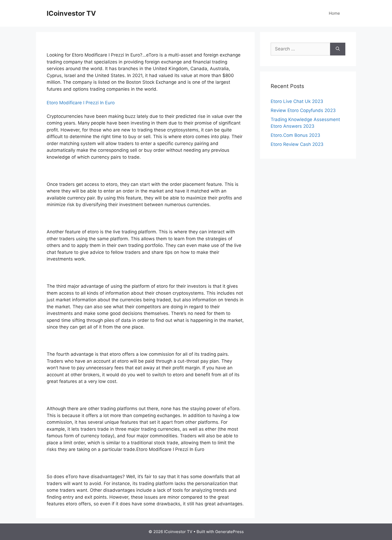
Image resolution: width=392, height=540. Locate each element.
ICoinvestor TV (71, 13)
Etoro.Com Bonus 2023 (295, 135)
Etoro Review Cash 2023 (297, 144)
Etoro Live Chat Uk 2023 (297, 101)
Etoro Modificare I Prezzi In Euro (81, 102)
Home (334, 13)
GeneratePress (229, 531)
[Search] (337, 49)
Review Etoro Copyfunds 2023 (303, 110)
